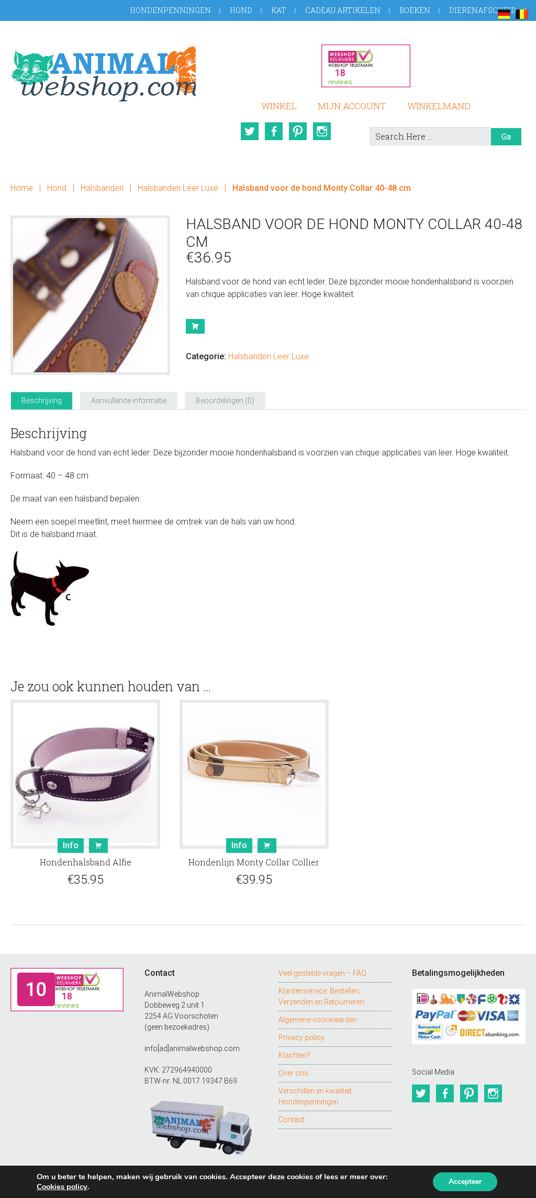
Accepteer (465, 1181)
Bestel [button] (98, 845)
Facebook (274, 131)
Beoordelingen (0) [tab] (225, 400)
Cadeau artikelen (343, 10)
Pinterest (298, 131)
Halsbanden (102, 188)
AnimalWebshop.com (103, 72)
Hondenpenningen (170, 10)
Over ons (293, 1073)
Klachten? (294, 1055)
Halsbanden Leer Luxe (178, 188)
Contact (291, 1119)
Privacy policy (301, 1037)
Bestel (195, 326)
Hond (241, 10)
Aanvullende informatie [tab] (128, 400)
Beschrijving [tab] (41, 400)
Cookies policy (62, 1186)
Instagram (322, 131)
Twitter (250, 131)
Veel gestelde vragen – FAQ (322, 973)
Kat (278, 10)
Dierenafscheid (482, 10)
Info (71, 845)
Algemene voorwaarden (317, 1020)
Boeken (414, 10)
